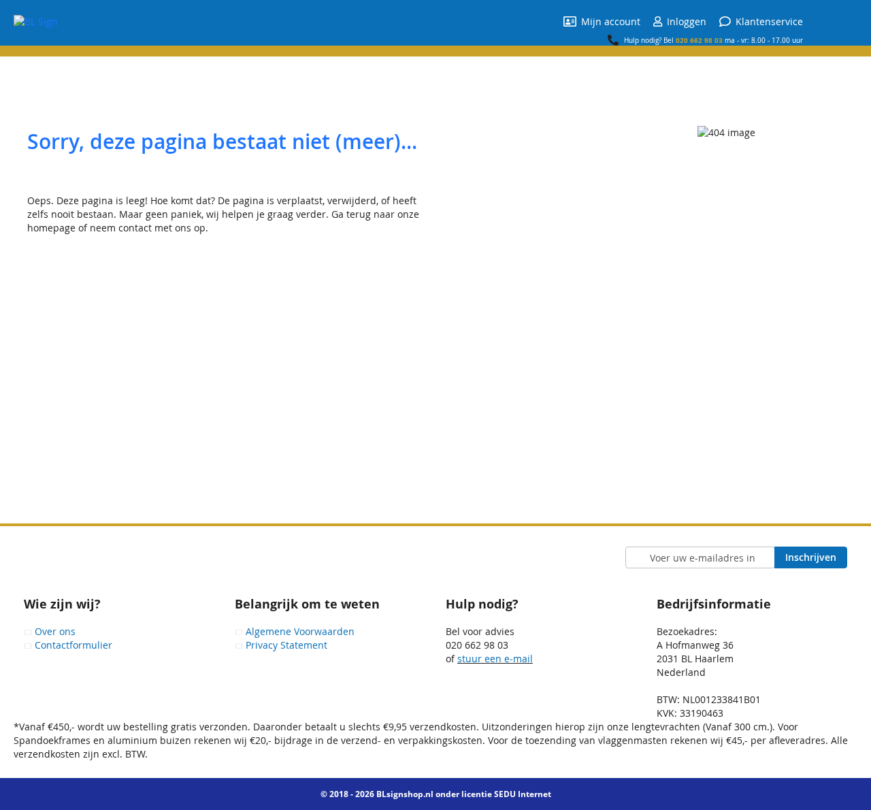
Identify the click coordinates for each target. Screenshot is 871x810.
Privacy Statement (286, 644)
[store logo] (36, 22)
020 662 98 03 (699, 40)
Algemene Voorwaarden (300, 631)
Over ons (55, 631)
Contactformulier (73, 644)
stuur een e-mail (495, 658)
